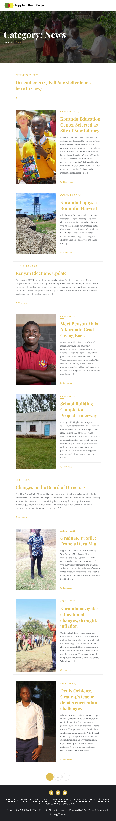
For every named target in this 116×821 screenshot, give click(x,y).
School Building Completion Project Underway (78, 409)
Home (7, 42)
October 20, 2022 (71, 111)
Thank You (103, 799)
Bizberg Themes (58, 814)
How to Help (40, 799)
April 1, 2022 (23, 480)
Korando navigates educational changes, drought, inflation (79, 617)
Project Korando (83, 799)
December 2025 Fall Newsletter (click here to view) (53, 85)
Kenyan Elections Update (41, 273)
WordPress (88, 810)
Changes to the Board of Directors (51, 487)
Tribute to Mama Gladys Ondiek (59, 803)
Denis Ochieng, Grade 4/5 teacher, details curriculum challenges (79, 699)
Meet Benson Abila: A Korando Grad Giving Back (80, 329)
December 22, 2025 (27, 75)
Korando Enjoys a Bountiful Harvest (78, 205)
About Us (10, 799)
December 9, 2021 (70, 683)
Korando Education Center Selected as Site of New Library (80, 124)
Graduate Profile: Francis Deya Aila (78, 541)
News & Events (60, 799)
